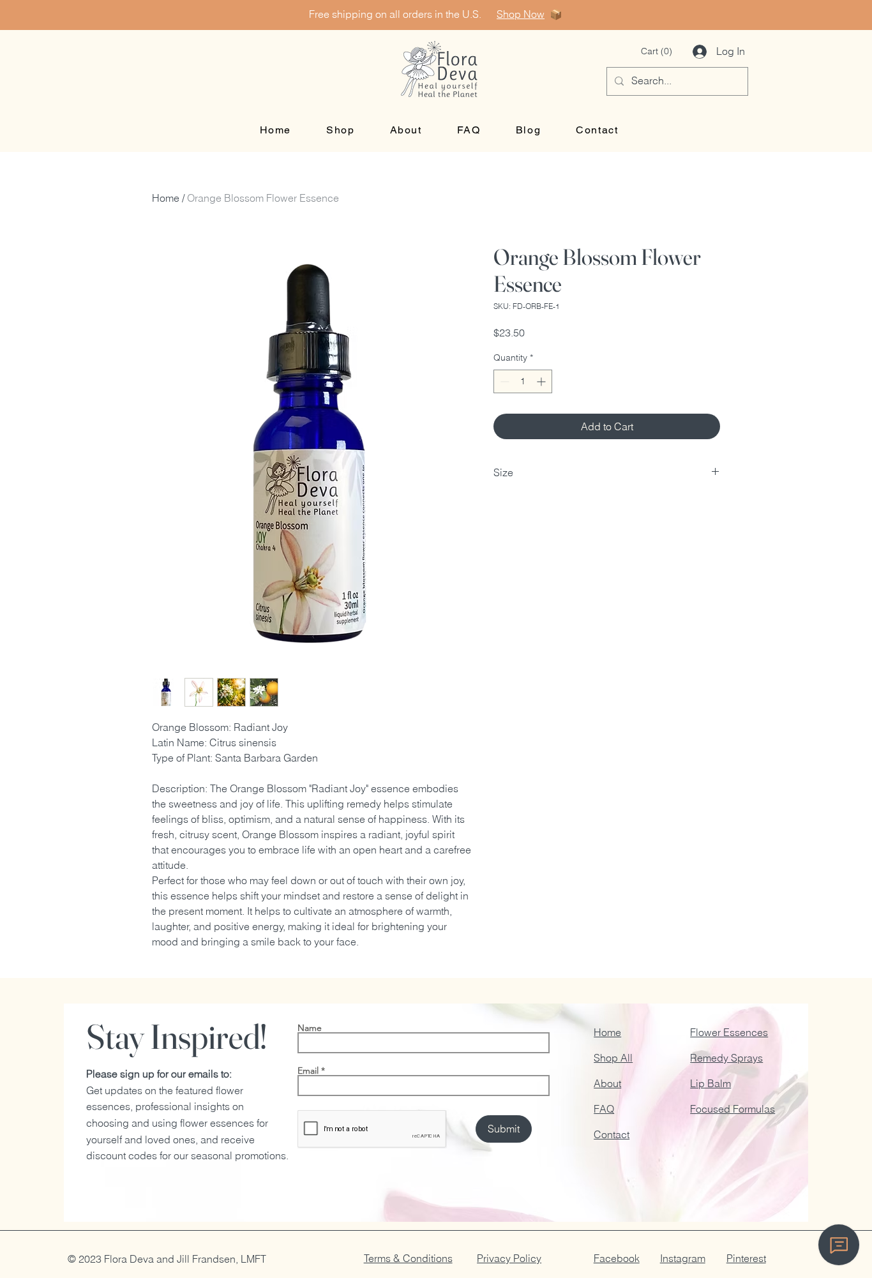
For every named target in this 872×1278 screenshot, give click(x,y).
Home (165, 198)
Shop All (613, 1057)
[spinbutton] (522, 381)
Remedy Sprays (726, 1057)
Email (308, 1070)
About (607, 1083)
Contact (611, 1134)
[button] (657, 51)
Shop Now (521, 14)
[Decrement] (503, 381)
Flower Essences (729, 1032)
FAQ (604, 1108)
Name (309, 1027)
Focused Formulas (732, 1108)
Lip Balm (710, 1083)
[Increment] (542, 381)
